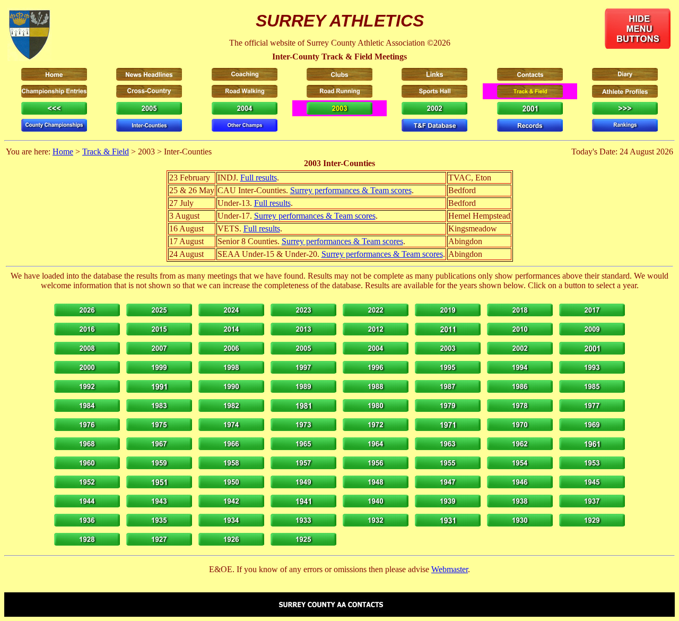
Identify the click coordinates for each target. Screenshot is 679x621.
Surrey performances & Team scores (351, 190)
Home (63, 151)
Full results (258, 177)
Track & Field (105, 151)
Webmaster (449, 569)
